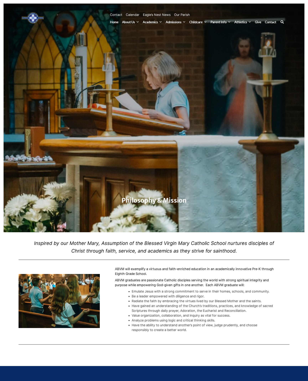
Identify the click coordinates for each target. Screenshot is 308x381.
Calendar (132, 15)
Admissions (173, 22)
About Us (128, 22)
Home (114, 22)
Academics (150, 22)
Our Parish (182, 15)
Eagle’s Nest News (157, 15)
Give (258, 22)
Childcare (196, 22)
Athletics (240, 22)
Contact (116, 15)
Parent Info (219, 22)
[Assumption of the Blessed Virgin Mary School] (33, 18)
